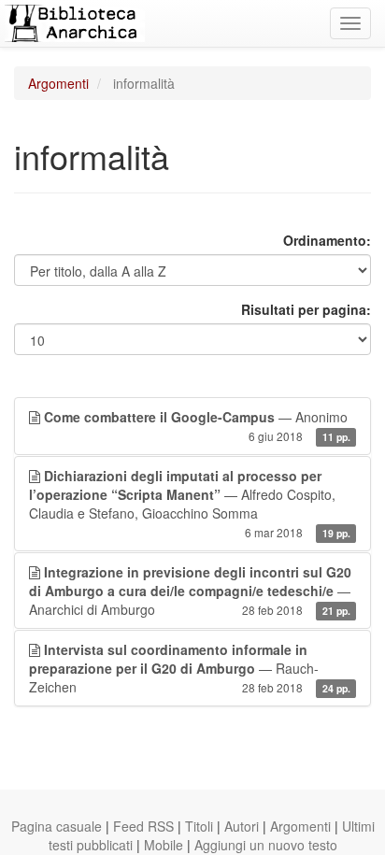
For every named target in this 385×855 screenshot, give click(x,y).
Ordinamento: (327, 240)
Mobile (163, 844)
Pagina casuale (56, 826)
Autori (241, 826)
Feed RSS (143, 826)
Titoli (199, 826)
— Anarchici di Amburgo (190, 591)
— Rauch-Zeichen (189, 668)
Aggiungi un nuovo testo (265, 844)
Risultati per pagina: (306, 309)
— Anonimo (197, 425)
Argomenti (58, 83)
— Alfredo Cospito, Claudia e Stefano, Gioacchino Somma (189, 503)
